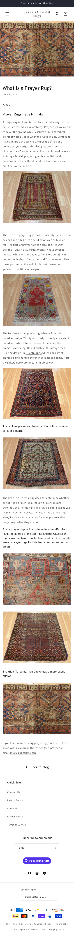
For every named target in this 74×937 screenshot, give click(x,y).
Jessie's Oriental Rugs (23, 924)
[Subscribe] (55, 848)
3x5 (8, 512)
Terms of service (37, 929)
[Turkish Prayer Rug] (37, 222)
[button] (7, 14)
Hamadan (25, 517)
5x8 (33, 507)
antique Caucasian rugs (24, 151)
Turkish (17, 249)
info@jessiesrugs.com (23, 752)
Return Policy (15, 800)
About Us (12, 808)
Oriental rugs (33, 352)
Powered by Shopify (43, 924)
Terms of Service (16, 824)
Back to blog (40, 767)
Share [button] (9, 105)
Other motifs (62, 538)
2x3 (68, 507)
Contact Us (13, 792)
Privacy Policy (15, 816)
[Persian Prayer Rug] (37, 419)
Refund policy (62, 924)
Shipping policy (56, 929)
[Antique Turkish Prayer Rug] (37, 325)
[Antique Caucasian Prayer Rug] (37, 489)
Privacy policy (20, 929)
